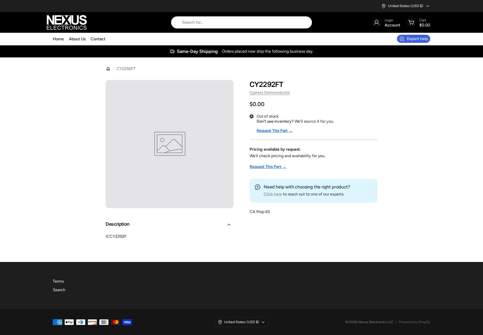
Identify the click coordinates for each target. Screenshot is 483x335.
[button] (169, 224)
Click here (273, 194)
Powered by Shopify (414, 322)
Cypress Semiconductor (270, 92)
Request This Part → (275, 130)
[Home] (108, 68)
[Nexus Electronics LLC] (67, 22)
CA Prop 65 (260, 211)
